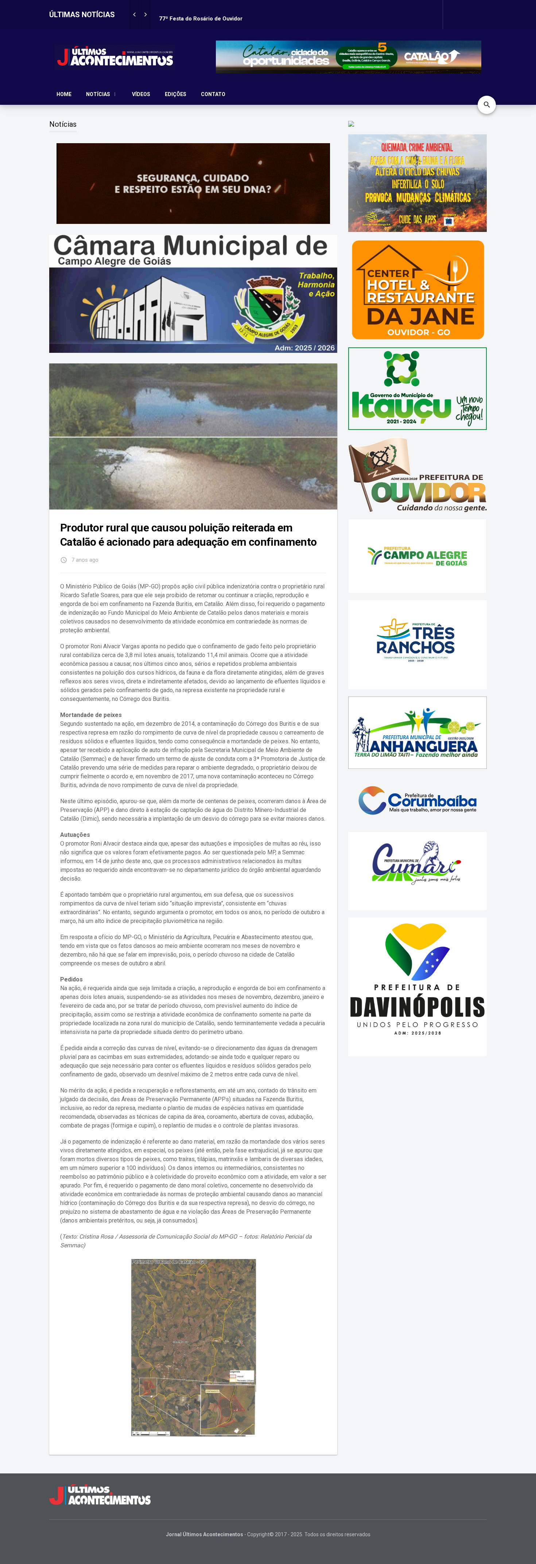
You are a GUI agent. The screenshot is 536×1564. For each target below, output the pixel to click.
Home (64, 94)
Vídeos (141, 94)
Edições (175, 94)
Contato (213, 94)
